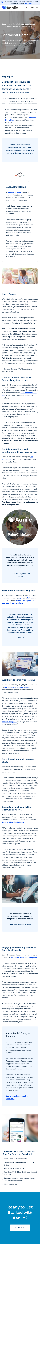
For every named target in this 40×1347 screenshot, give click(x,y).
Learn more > (29, 3)
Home (4, 24)
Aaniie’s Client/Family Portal (13, 822)
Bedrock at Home (14, 192)
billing (29, 598)
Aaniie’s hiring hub (9, 721)
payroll (20, 598)
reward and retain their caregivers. (24, 957)
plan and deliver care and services (17, 687)
